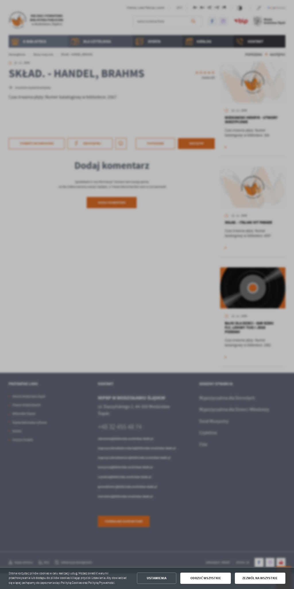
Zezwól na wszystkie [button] (260, 578)
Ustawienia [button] (157, 578)
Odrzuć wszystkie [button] (205, 578)
